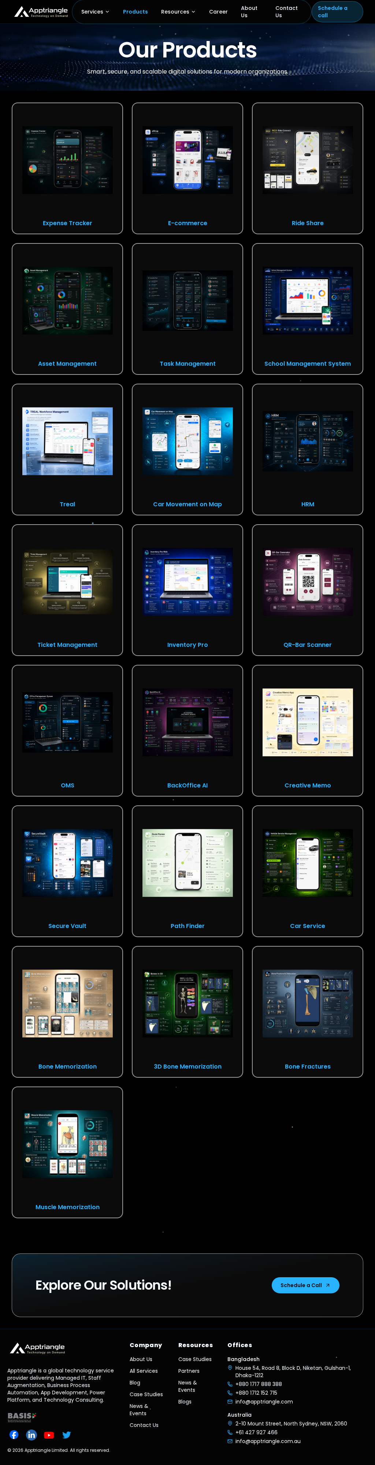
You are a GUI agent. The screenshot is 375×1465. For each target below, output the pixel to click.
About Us (249, 11)
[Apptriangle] (42, 11)
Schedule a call (333, 11)
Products (135, 11)
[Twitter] (66, 1435)
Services (92, 11)
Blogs (185, 1401)
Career (218, 11)
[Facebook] (14, 1434)
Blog (135, 1382)
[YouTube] (49, 1435)
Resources (175, 11)
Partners (189, 1371)
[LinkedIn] (31, 1435)
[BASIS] (22, 1417)
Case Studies (146, 1394)
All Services (144, 1371)
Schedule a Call (301, 1285)
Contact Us (286, 11)
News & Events (139, 1409)
